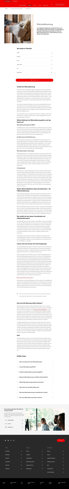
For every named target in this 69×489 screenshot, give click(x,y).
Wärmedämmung (28, 8)
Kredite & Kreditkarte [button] (22, 5)
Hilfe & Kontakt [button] (45, 5)
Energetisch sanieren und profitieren (17, 8)
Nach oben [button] (61, 440)
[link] (14, 423)
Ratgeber (6, 8)
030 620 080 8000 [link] (61, 4)
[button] (32, 483)
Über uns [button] (34, 5)
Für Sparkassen (15, 1)
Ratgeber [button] (29, 5)
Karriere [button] (39, 5)
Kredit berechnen (35, 80)
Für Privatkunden (8, 1)
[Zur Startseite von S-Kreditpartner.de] (11, 5)
